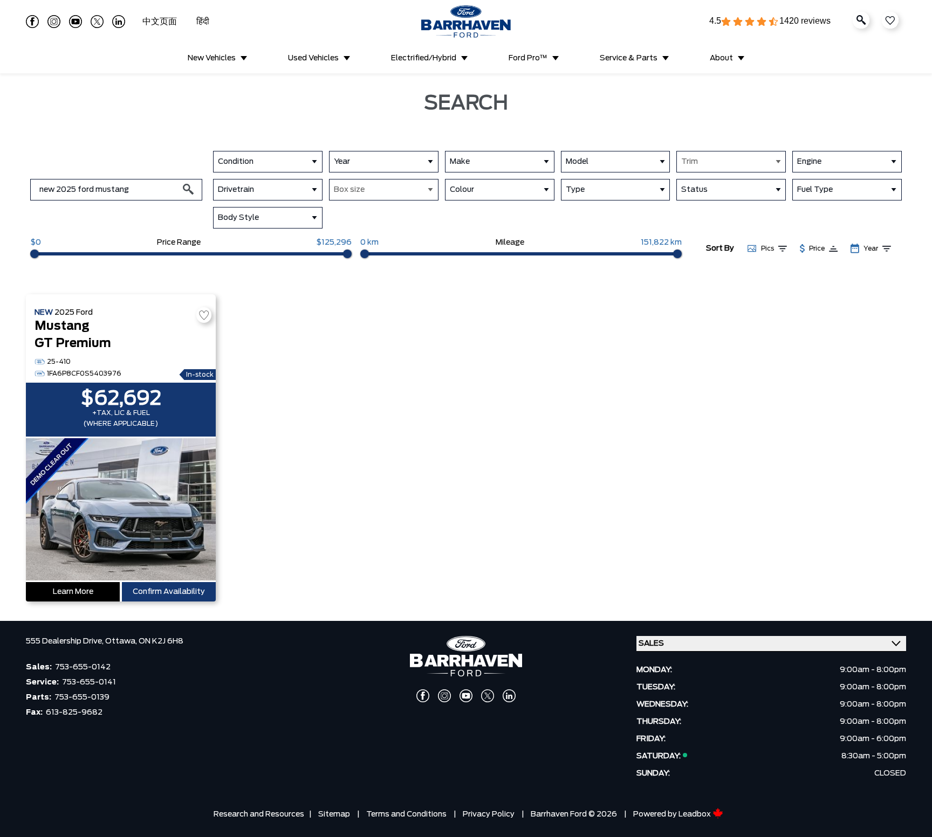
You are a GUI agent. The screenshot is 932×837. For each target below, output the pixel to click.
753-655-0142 (83, 667)
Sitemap (334, 814)
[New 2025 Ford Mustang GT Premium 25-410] (121, 510)
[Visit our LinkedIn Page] (118, 21)
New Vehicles (212, 58)
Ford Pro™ (528, 58)
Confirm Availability (169, 592)
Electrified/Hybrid (423, 58)
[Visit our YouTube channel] (75, 21)
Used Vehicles (313, 58)
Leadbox (695, 814)
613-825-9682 (74, 712)
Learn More (73, 592)
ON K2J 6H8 (161, 641)
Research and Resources (259, 814)
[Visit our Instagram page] (53, 21)
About (721, 58)
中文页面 (160, 21)
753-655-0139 (81, 697)
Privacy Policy (489, 814)
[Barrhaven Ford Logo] (466, 21)
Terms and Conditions (406, 814)
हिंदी (202, 21)
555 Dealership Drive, (65, 641)
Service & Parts (628, 58)
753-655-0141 (89, 682)
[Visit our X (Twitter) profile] (97, 21)
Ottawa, (122, 641)
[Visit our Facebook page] (32, 21)
